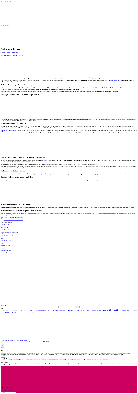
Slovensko (9, 312)
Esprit (35, 310)
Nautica (121, 310)
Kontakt (25, 340)
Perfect (46, 160)
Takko (18, 312)
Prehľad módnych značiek (9, 387)
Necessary (4, 357)
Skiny (4, 312)
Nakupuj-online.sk (9, 340)
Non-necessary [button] (4, 361)
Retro (1, 312)
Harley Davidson (62, 310)
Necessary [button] (3, 355)
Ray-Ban (135, 310)
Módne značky (16, 52)
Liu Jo (93, 310)
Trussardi (25, 312)
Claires (14, 310)
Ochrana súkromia (18, 340)
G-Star (48, 310)
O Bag (123, 310)
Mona (101, 310)
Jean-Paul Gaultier (86, 310)
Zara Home (39, 312)
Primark (132, 310)
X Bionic (33, 312)
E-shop (2, 52)
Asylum (4, 310)
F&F (36, 310)
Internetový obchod (8, 52)
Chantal (11, 310)
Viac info (50, 341)
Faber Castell (40, 310)
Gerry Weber (53, 310)
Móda (104, 310)
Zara (36, 312)
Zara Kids (43, 312)
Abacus (2, 310)
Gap (50, 310)
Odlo (126, 310)
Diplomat (17, 310)
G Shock (57, 310)
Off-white (128, 310)
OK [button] (47, 341)
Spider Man (15, 312)
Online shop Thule (5, 229)
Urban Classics (29, 312)
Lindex (90, 310)
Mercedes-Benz (97, 310)
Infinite (66, 310)
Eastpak (26, 310)
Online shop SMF (5, 224)
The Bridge (21, 312)
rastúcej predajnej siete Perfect (114, 80)
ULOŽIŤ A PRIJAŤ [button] (5, 365)
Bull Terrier (8, 310)
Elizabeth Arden (30, 310)
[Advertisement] (44, 14)
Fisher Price (44, 310)
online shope (76, 119)
